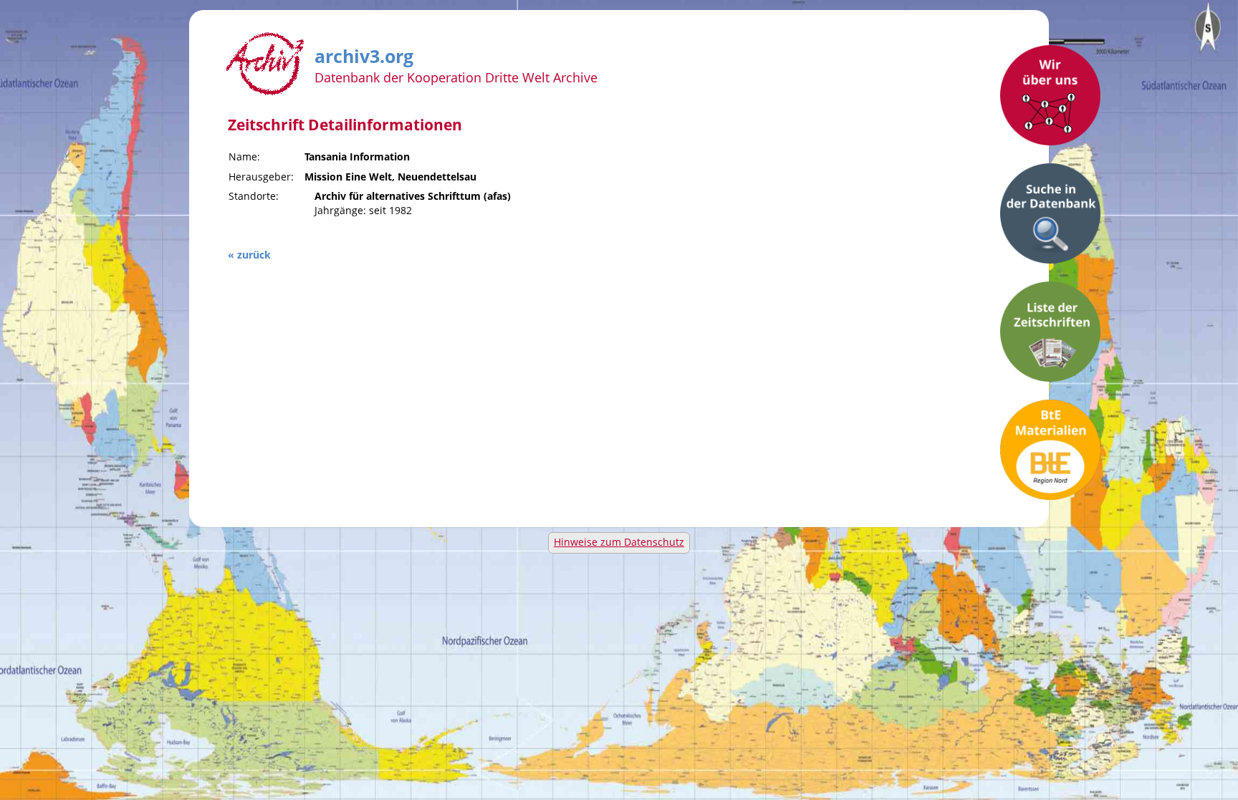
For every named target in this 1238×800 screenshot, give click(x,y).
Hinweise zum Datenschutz (619, 542)
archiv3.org (364, 54)
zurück (254, 254)
